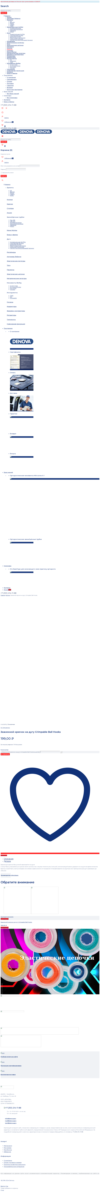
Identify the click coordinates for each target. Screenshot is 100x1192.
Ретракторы (11, 315)
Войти (6, 118)
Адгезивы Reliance (14, 257)
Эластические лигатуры (16, 261)
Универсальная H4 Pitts (18, 242)
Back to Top (4, 1186)
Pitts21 (12, 193)
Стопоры (10, 208)
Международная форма (18, 246)
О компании (8, 1160)
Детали (7, 861)
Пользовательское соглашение (14, 1166)
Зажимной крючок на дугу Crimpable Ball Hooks (16, 922)
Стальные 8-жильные (17, 247)
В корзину (5, 754)
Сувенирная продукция (16, 324)
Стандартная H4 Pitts (17, 243)
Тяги (8, 265)
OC (11, 297)
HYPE (12, 195)
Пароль (3, 169)
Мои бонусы (8, 1150)
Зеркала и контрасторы (16, 311)
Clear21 (12, 194)
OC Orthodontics (5, 727)
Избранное (9, 122)
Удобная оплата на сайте (9, 1057)
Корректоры (11, 306)
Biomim (12, 192)
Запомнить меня (8, 172)
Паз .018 (12, 220)
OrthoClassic (14, 875)
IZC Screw (13, 288)
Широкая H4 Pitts (15, 244)
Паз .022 (12, 221)
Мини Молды (12, 230)
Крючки (10, 204)
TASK (11, 295)
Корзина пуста (5, 154)
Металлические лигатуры (17, 278)
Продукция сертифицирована (11, 1065)
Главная (3, 595)
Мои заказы (7, 1148)
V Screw (12, 289)
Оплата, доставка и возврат (13, 1162)
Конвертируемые (16, 222)
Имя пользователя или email (10, 166)
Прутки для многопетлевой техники (22, 248)
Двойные (13, 225)
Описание (8, 859)
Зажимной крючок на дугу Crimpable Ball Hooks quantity (21, 752)
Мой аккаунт (8, 1146)
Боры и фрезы (12, 235)
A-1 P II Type (14, 286)
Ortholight (13, 298)
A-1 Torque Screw (15, 287)
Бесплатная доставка (8, 1074)
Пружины (10, 270)
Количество (4, 750)
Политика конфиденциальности (14, 1164)
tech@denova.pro (10, 1123)
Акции (9, 213)
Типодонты (11, 320)
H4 (11, 190)
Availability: (4, 724)
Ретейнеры (11, 252)
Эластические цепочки (16, 274)
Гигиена (10, 302)
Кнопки (10, 200)
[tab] (51, 859)
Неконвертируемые (16, 224)
